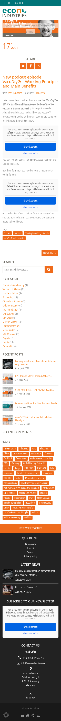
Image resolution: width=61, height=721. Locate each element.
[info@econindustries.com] (38, 715)
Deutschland (21, 458)
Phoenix (43, 493)
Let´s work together (30, 528)
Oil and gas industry (12, 301)
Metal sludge (9, 330)
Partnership (8, 346)
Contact (30, 552)
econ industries (15, 92)
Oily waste (8, 317)
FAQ (5, 463)
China (6, 453)
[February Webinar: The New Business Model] (8, 405)
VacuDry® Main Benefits (14, 238)
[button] (6, 715)
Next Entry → (49, 252)
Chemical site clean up (13, 285)
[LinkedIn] (22, 715)
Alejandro (24, 448)
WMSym (27, 517)
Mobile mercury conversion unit (34, 483)
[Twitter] (23, 66)
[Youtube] (27, 715)
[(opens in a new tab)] (8, 590)
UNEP (6, 507)
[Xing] (33, 715)
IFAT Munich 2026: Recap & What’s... (33, 376)
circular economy (20, 453)
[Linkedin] (38, 66)
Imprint (30, 548)
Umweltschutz (45, 502)
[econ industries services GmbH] (15, 13)
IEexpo (17, 468)
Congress (49, 453)
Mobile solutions (10, 293)
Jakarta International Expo (28, 473)
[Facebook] (30, 66)
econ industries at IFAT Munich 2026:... (34, 389)
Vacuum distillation (12, 289)
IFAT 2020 (28, 468)
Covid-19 (8, 458)
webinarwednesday (12, 517)
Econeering (40, 92)
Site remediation (10, 309)
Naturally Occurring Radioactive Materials (21, 488)
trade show (30, 502)
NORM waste (9, 334)
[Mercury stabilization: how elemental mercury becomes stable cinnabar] (8, 363)
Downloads (30, 544)
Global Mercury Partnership (34, 463)
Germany (15, 463)
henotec (7, 468)
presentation (19, 497)
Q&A (31, 497)
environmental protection (41, 458)
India (52, 468)
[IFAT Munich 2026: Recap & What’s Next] (8, 378)
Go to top (30, 697)
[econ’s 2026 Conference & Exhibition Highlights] (8, 419)
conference (36, 453)
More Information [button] (30, 153)
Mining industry (10, 483)
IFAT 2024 (41, 468)
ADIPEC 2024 (10, 448)
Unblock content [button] (30, 146)
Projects (6, 338)
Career (19, 3)
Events (6, 342)
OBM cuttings (9, 493)
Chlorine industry (11, 305)
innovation (8, 473)
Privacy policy (30, 556)
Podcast (7, 233)
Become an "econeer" (26, 587)
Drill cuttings (8, 313)
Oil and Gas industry (27, 493)
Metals (18, 478)
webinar (18, 233)
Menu (53, 3)
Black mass (44, 448)
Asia (34, 448)
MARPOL (7, 478)
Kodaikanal (47, 473)
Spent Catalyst (43, 497)
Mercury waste (10, 321)
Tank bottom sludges (13, 502)
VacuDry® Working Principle (37, 233)
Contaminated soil (11, 326)
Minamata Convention (34, 478)
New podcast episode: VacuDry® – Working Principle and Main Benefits (30, 82)
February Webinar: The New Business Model (36, 403)
